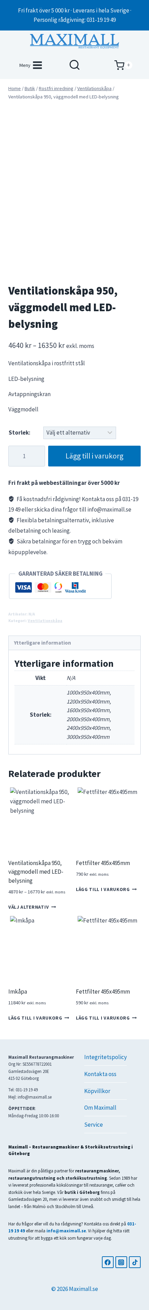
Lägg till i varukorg (94, 456)
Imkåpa (17, 991)
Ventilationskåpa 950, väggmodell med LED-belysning (35, 871)
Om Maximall (100, 1107)
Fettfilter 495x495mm (103, 863)
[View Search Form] (74, 65)
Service (93, 1124)
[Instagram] (121, 1262)
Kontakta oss (100, 1074)
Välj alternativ (28, 907)
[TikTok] (135, 1262)
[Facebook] (108, 1262)
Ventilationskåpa (45, 620)
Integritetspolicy (105, 1057)
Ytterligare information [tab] (42, 642)
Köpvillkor (97, 1091)
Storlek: (19, 432)
